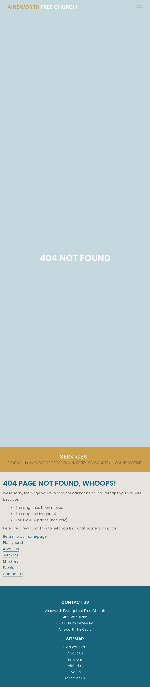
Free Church (42, 7)
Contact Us (13, 573)
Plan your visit (15, 542)
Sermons (10, 555)
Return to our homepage (25, 536)
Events (8, 567)
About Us (11, 548)
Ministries (10, 561)
